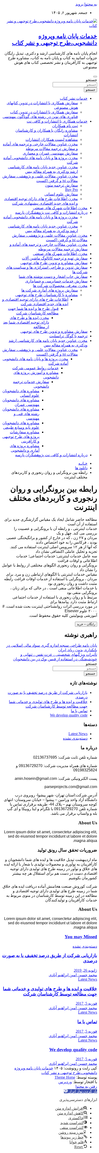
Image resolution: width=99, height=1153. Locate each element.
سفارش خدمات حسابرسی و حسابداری (56, 281)
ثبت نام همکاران (65, 126)
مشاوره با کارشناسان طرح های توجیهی (46, 295)
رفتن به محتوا (86, 1086)
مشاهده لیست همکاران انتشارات (51, 139)
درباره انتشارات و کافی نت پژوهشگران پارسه (51, 212)
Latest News (77, 734)
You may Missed (81, 936)
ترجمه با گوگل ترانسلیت (68, 336)
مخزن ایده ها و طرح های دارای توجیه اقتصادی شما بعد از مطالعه (26, 322)
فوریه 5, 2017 (86, 1003)
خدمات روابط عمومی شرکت (35, 368)
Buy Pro (71, 190)
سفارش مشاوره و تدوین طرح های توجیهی (53, 263)
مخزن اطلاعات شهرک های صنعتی (60, 208)
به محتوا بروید (86, 4)
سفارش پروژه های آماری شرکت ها (49, 290)
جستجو (91, 80)
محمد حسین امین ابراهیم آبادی (73, 975)
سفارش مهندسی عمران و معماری (50, 153)
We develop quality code (68, 715)
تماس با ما (79, 711)
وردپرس (65, 1082)
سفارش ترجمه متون (61, 185)
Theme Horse (65, 1077)
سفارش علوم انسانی (61, 194)
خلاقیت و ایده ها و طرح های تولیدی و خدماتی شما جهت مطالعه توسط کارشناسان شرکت (50, 991)
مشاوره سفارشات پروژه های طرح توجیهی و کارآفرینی (20, 436)
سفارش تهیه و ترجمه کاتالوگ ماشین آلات (54, 258)
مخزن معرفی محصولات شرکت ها (60, 286)
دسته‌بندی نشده (75, 738)
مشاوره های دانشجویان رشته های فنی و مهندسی (20, 413)
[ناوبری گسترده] (95, 76)
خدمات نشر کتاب (73, 98)
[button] (80, 1091)
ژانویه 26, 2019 (85, 970)
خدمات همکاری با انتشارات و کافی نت (57, 121)
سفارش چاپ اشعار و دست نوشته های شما (53, 276)
